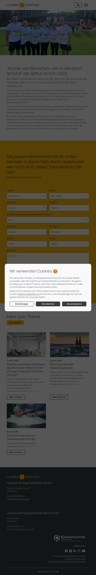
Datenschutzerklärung (28, 294)
